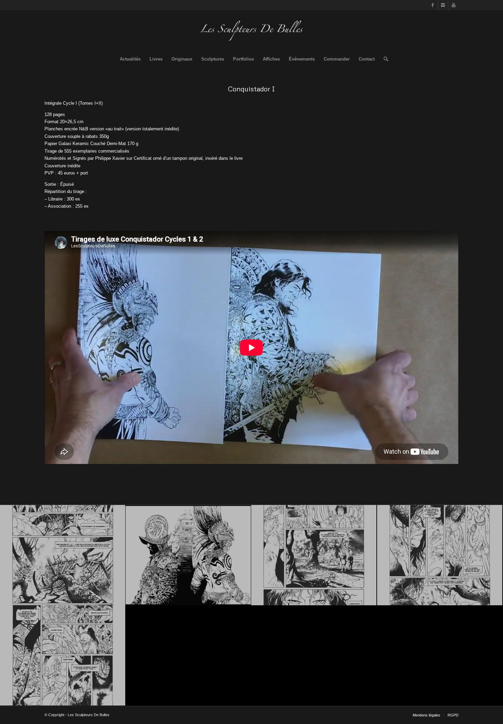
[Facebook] (433, 5)
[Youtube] (453, 5)
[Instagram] (443, 5)
